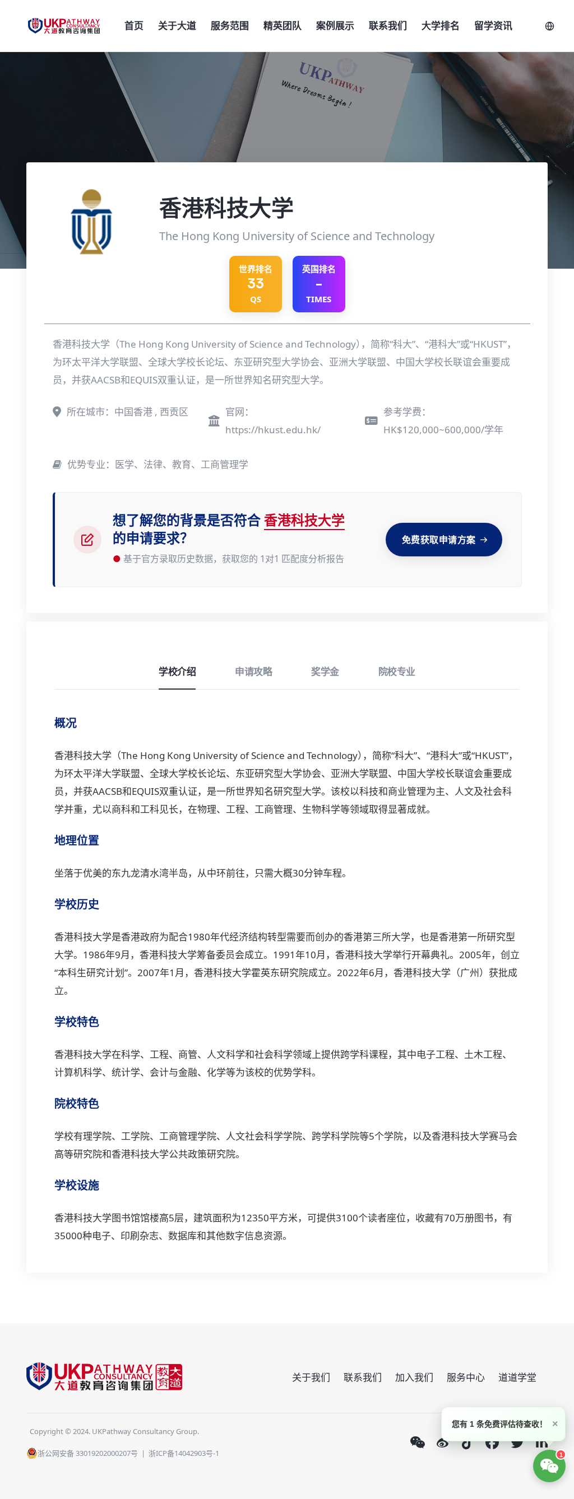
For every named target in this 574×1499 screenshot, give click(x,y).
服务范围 (230, 25)
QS (255, 284)
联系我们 (388, 25)
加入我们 (414, 1377)
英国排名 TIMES (319, 284)
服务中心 (466, 1377)
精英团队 (282, 25)
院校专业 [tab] (396, 671)
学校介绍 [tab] (177, 671)
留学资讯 (493, 25)
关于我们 (311, 1377)
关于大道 (177, 25)
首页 (134, 25)
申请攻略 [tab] (253, 671)
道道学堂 (517, 1377)
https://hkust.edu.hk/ (273, 429)
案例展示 (335, 25)
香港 (63, 755)
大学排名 (441, 25)
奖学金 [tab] (325, 671)
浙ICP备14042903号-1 (184, 1453)
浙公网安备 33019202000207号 (88, 1453)
